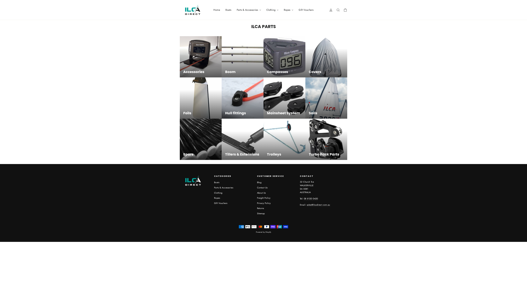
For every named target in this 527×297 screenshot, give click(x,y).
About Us (261, 192)
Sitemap (261, 213)
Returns (260, 208)
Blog (259, 182)
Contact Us (262, 187)
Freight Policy (263, 198)
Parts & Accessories (248, 10)
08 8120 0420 (311, 198)
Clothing (271, 10)
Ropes (287, 10)
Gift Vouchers (306, 10)
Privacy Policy (264, 203)
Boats (228, 10)
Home (216, 10)
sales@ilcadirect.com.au (318, 204)
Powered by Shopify (263, 232)
